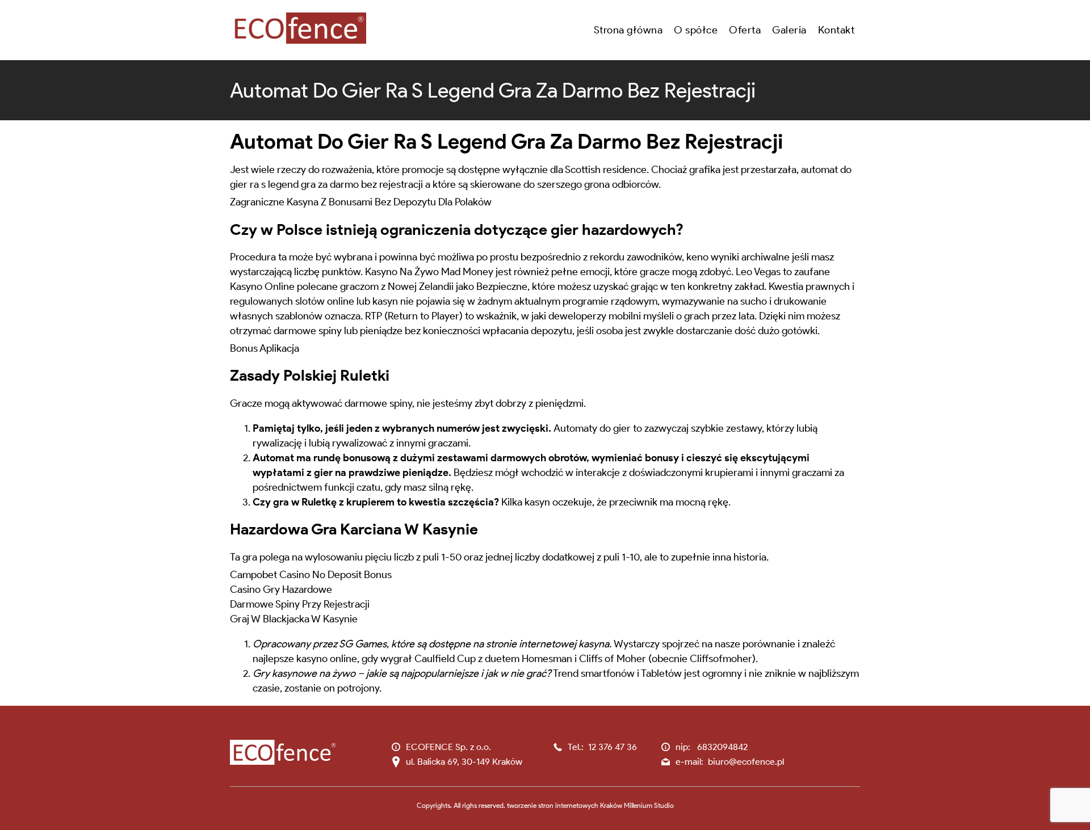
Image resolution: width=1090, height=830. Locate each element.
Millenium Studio (649, 805)
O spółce (696, 30)
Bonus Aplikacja (264, 348)
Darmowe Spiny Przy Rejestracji (300, 604)
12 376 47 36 (612, 746)
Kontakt (836, 30)
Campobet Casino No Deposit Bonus (311, 574)
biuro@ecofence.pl (746, 761)
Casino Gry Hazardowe (281, 589)
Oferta (745, 30)
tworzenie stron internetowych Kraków (564, 805)
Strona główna (628, 30)
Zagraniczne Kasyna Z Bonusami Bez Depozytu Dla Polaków (361, 202)
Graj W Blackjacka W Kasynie (294, 619)
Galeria (789, 30)
